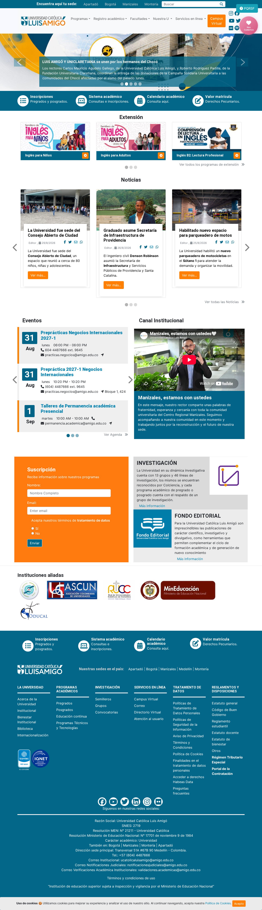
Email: (31, 503)
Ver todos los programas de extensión (209, 164)
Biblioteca (25, 729)
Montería (151, 4)
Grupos (100, 706)
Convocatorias (106, 712)
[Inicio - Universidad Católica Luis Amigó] (43, 21)
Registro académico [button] (109, 19)
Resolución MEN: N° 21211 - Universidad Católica (131, 831)
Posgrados (64, 710)
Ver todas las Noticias (222, 302)
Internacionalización (32, 735)
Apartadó (91, 4)
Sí (36, 528)
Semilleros (103, 699)
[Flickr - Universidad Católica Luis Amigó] (231, 28)
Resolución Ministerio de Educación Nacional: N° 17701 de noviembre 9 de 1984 (131, 835)
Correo (139, 706)
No (37, 533)
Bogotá (110, 4)
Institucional (26, 711)
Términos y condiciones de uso (131, 878)
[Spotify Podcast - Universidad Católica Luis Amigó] (237, 28)
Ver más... (37, 275)
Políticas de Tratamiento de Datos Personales (186, 708)
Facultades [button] (138, 19)
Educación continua (71, 716)
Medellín (185, 669)
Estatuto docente (225, 733)
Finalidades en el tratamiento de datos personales (189, 765)
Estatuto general (224, 703)
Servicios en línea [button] (189, 19)
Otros (216, 751)
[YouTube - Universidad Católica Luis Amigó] (231, 21)
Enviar (35, 543)
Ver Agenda (113, 434)
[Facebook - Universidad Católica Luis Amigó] (237, 13)
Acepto (239, 903)
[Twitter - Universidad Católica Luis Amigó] (238, 21)
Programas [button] (79, 19)
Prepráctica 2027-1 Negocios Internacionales (71, 372)
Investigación (107, 687)
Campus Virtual (216, 20)
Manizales (130, 4)
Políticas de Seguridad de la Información (185, 724)
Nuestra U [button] (161, 19)
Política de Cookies (188, 754)
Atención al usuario (149, 719)
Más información (152, 506)
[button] (19, 62)
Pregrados (64, 703)
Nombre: (34, 485)
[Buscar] (222, 4)
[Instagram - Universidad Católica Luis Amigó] (231, 13)
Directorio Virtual (147, 712)
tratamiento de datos (93, 520)
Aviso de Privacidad (188, 736)
